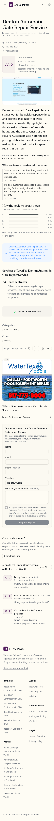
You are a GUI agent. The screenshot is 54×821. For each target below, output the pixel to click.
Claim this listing (12, 556)
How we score (36, 686)
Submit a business (38, 711)
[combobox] (27, 482)
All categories (35, 691)
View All (43, 567)
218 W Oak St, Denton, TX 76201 (20, 42)
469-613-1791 (11, 46)
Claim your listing (37, 716)
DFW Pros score (25, 57)
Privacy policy (35, 741)
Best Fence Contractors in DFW (27, 155)
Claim (47, 348)
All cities (33, 696)
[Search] (43, 4)
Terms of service (37, 736)
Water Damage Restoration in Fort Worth (12, 751)
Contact (33, 721)
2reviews (11, 180)
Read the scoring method (15, 668)
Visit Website (11, 50)
